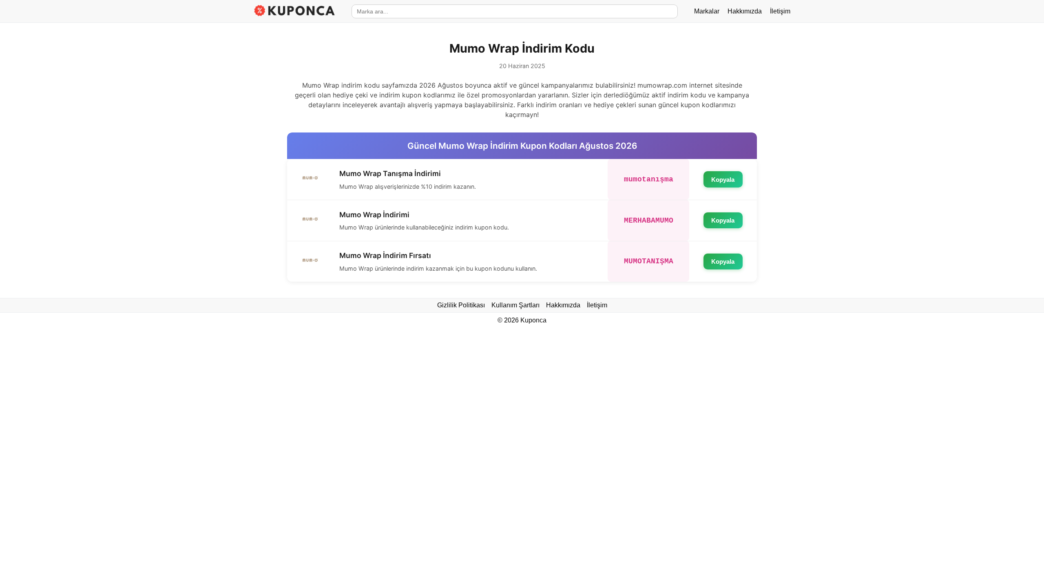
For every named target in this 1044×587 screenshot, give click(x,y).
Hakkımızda (745, 11)
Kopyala (722, 179)
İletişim (780, 11)
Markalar (706, 11)
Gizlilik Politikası (461, 305)
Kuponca (533, 320)
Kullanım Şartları (515, 305)
